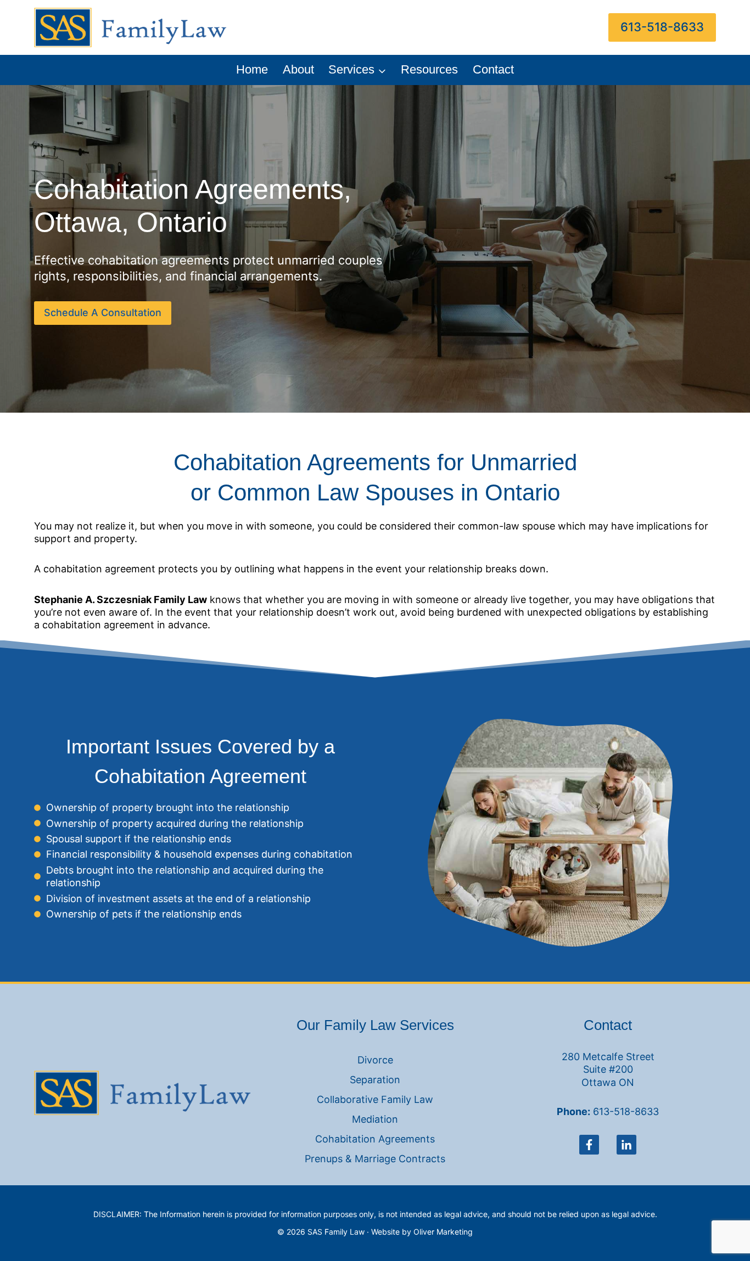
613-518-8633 (662, 27)
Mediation (375, 1119)
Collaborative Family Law (375, 1099)
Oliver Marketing (443, 1231)
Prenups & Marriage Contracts (375, 1158)
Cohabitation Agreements (375, 1139)
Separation (375, 1079)
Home (252, 69)
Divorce (375, 1060)
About (298, 69)
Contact (493, 69)
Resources (429, 69)
